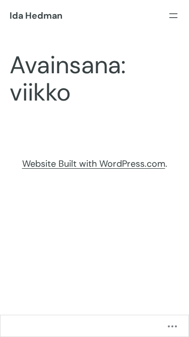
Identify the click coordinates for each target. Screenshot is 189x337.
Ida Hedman (36, 16)
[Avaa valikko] (173, 16)
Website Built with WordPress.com (93, 164)
